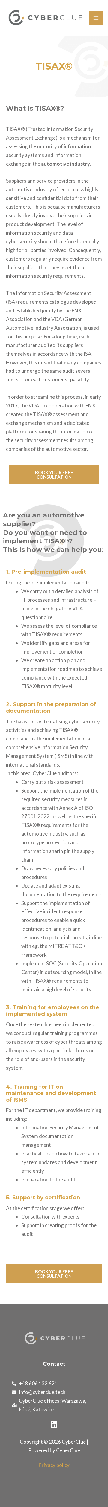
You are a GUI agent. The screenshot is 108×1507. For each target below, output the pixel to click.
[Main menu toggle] (96, 18)
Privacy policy (54, 1465)
